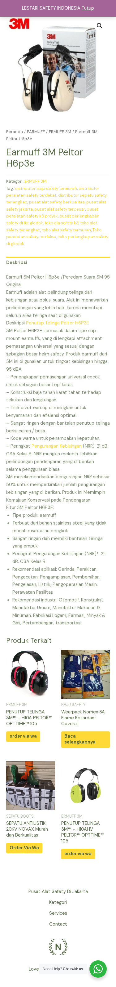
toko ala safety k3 (62, 223)
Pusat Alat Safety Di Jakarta (58, 892)
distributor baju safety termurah (46, 188)
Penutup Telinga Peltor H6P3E (57, 323)
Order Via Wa (24, 848)
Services (58, 913)
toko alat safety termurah (66, 230)
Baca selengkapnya (80, 739)
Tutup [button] (88, 8)
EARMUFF (36, 131)
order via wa (23, 736)
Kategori (58, 902)
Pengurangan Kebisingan (57, 446)
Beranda (14, 131)
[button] (99, 25)
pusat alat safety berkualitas (57, 202)
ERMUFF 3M (60, 131)
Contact (58, 924)
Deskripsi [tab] (16, 263)
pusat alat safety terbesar (59, 209)
